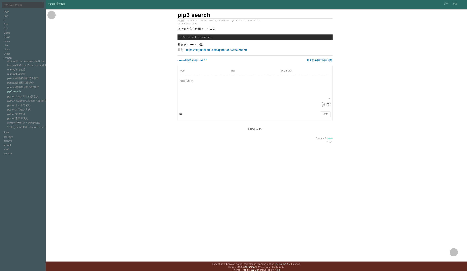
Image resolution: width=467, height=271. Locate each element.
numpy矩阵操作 (16, 73)
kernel (7, 145)
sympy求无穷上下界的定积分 (23, 122)
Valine (330, 138)
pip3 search (14, 91)
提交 (325, 114)
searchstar (56, 4)
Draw (7, 36)
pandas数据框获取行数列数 (23, 87)
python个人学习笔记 (18, 105)
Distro (7, 32)
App (6, 15)
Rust (6, 132)
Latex (7, 41)
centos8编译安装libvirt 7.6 (192, 60)
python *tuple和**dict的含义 (22, 96)
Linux (7, 49)
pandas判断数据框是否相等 (23, 78)
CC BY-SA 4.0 (282, 263)
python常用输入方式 (18, 109)
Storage (8, 136)
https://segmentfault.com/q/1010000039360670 (216, 49)
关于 (446, 3)
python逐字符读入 (17, 118)
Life (6, 45)
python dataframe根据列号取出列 (26, 100)
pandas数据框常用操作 (20, 82)
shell (6, 149)
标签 (455, 3)
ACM (6, 11)
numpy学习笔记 (16, 69)
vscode (8, 153)
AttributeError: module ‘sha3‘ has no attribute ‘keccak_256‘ (41, 61)
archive (8, 140)
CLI (6, 28)
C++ (6, 24)
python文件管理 (16, 114)
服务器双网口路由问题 (320, 60)
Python (8, 57)
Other (7, 53)
